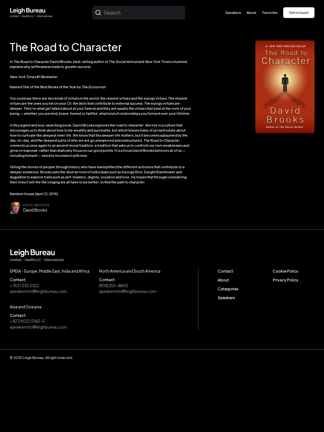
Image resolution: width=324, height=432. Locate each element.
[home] (31, 13)
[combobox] (138, 13)
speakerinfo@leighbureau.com (38, 291)
